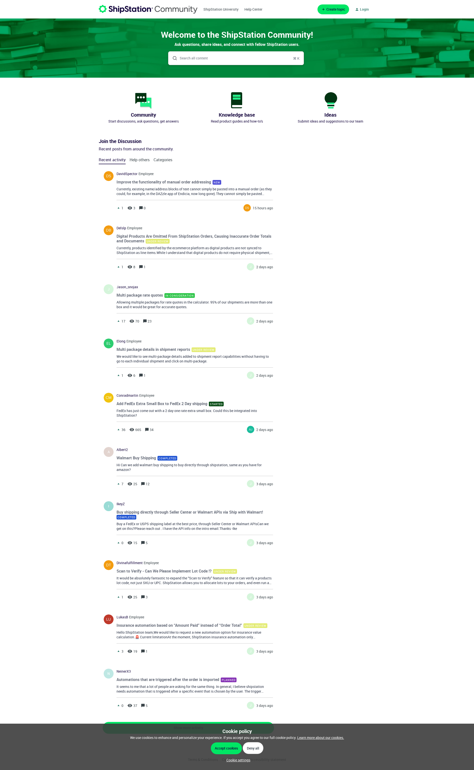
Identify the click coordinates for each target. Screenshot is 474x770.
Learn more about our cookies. (320, 737)
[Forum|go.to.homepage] (148, 9)
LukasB (122, 617)
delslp (121, 228)
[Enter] (173, 58)
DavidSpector (127, 174)
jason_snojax (127, 287)
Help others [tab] (140, 159)
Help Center (253, 9)
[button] (237, 760)
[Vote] (118, 208)
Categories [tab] (163, 159)
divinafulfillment (130, 563)
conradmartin (127, 395)
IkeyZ (121, 504)
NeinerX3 (124, 671)
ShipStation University (220, 9)
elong (121, 341)
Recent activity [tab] (112, 159)
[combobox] (236, 58)
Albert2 (122, 449)
